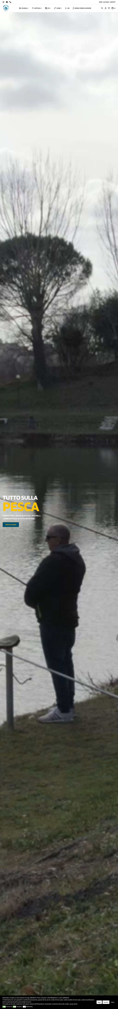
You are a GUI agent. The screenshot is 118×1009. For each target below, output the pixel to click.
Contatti (112, 2)
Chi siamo (106, 2)
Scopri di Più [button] (73, 1004)
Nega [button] (99, 1002)
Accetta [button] (106, 1002)
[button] (4, 1007)
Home (101, 2)
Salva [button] (112, 1002)
